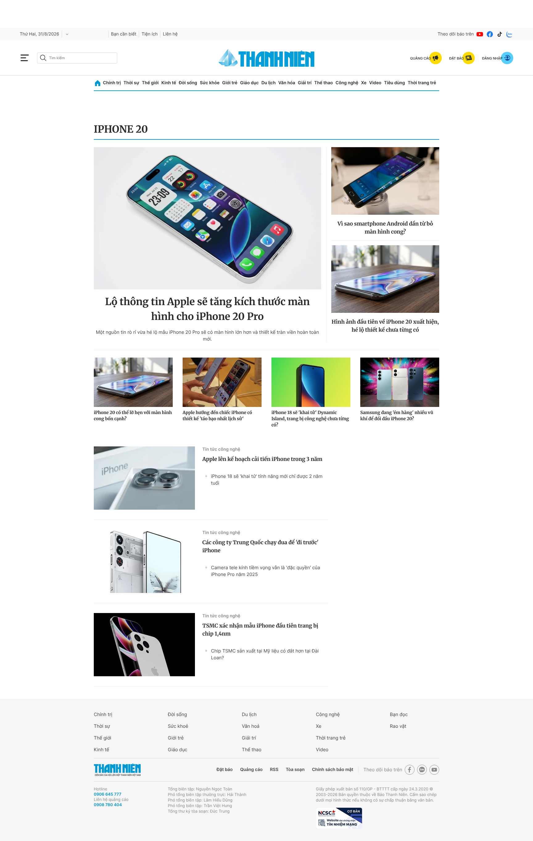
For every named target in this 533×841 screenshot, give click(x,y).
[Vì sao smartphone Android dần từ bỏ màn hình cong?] (385, 181)
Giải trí (305, 82)
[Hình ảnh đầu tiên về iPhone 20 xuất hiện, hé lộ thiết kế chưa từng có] (385, 279)
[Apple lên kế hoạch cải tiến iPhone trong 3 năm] (144, 478)
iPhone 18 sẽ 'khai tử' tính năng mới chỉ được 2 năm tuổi (267, 479)
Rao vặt (398, 726)
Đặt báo (225, 769)
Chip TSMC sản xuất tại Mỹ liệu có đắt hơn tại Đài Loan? (265, 654)
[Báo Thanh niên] (117, 770)
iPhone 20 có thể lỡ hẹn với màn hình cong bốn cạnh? (133, 415)
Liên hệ (170, 34)
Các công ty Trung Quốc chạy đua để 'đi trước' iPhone (260, 546)
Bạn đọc (399, 714)
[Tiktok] (499, 34)
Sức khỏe (210, 82)
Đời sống (188, 82)
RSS (274, 769)
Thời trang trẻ (422, 82)
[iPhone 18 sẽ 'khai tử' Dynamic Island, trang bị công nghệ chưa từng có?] (310, 382)
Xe (363, 82)
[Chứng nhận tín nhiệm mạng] (339, 818)
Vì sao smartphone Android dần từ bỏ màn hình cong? (385, 227)
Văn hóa (286, 82)
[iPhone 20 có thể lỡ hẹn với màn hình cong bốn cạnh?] (133, 382)
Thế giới (150, 82)
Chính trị (112, 82)
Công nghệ (347, 82)
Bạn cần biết (123, 34)
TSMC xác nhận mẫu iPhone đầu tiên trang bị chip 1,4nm (260, 629)
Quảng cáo (251, 769)
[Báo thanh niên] (266, 57)
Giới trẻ (229, 82)
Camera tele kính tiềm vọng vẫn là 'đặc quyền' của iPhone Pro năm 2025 (265, 571)
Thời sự (131, 82)
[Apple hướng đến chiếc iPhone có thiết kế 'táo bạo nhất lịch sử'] (222, 382)
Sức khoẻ (178, 726)
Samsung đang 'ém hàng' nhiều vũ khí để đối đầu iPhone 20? (396, 415)
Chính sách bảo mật (332, 769)
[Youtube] (480, 34)
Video (375, 82)
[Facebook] (490, 34)
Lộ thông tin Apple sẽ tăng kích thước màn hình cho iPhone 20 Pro (207, 309)
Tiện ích (150, 34)
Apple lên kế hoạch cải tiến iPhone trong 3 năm (262, 459)
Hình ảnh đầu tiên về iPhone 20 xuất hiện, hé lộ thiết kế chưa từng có (385, 325)
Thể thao (323, 82)
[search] (77, 58)
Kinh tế (168, 82)
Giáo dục (249, 82)
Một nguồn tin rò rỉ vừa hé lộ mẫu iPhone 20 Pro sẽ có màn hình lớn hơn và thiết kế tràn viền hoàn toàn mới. (207, 335)
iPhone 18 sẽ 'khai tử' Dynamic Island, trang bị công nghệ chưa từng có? (310, 419)
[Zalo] (509, 34)
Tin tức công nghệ (221, 449)
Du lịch (268, 82)
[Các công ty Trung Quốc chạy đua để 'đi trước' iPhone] (144, 561)
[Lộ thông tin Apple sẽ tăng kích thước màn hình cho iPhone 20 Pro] (207, 218)
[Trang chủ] (97, 83)
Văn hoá (250, 726)
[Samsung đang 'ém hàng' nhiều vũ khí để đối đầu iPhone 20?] (399, 382)
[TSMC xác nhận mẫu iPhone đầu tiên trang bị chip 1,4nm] (144, 644)
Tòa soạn (295, 769)
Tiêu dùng (394, 82)
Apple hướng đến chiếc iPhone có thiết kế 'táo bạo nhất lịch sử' (217, 415)
